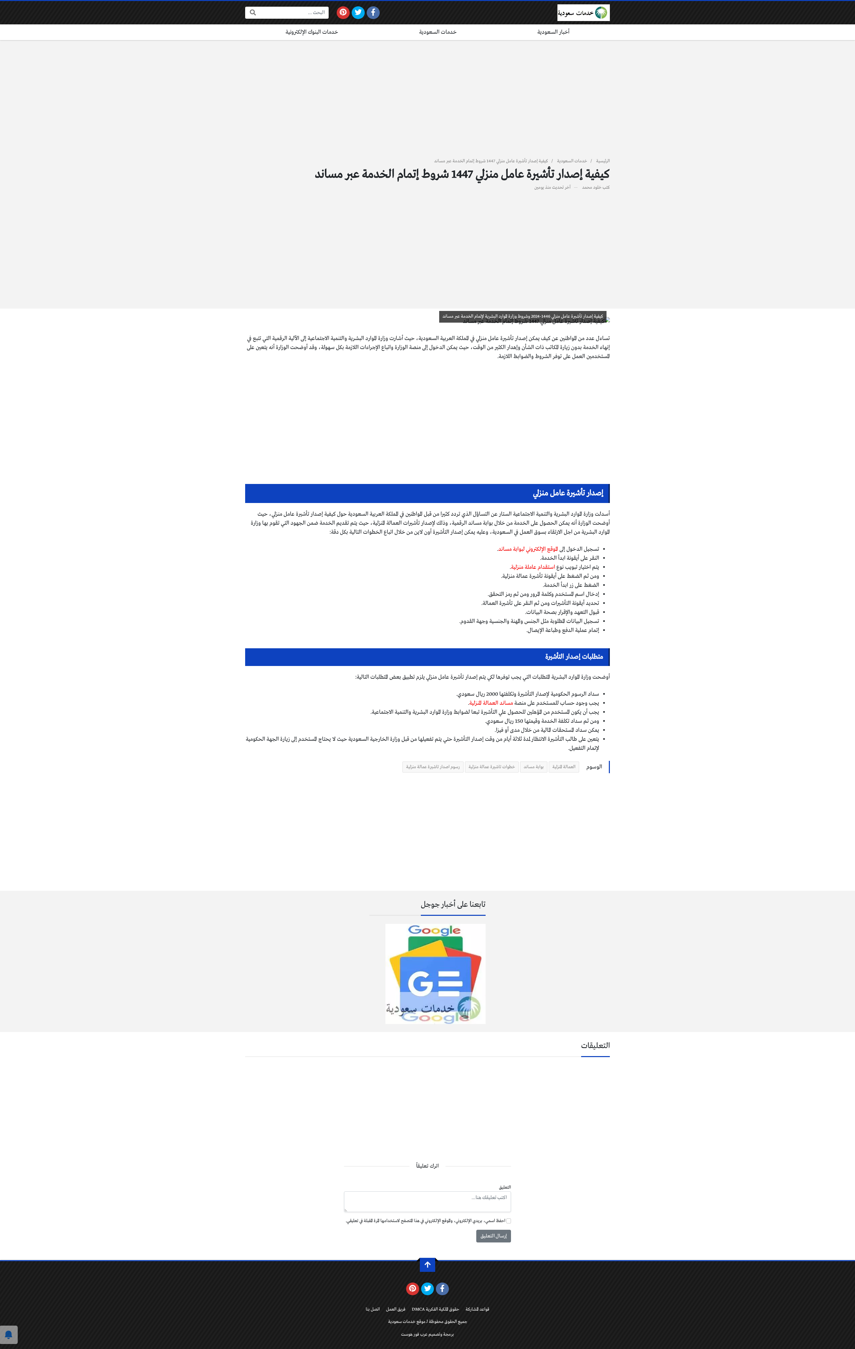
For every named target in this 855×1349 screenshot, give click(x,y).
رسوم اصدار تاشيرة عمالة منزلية (433, 767)
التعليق (505, 1187)
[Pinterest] (343, 12)
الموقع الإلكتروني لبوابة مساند (528, 549)
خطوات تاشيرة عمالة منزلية (492, 767)
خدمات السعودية (438, 32)
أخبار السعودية (553, 32)
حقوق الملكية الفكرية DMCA (435, 1309)
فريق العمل (395, 1309)
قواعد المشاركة (477, 1309)
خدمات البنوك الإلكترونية (312, 32)
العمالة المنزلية (563, 767)
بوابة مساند (534, 767)
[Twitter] (358, 12)
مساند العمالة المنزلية (491, 703)
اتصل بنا (373, 1309)
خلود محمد (592, 187)
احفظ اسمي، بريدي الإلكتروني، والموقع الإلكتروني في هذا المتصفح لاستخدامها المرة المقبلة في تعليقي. (425, 1221)
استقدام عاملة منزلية (533, 567)
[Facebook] (373, 12)
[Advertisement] (427, 103)
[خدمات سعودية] (583, 12)
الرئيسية (603, 161)
